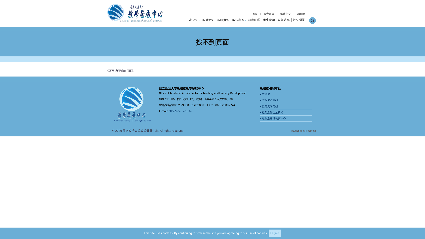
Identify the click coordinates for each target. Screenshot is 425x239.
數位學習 (238, 20)
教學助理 (254, 20)
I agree (274, 233)
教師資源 (223, 20)
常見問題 (299, 20)
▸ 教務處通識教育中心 (273, 118)
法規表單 (284, 20)
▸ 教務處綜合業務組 (272, 112)
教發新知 (208, 20)
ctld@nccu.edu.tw (180, 111)
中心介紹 (192, 20)
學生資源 (269, 20)
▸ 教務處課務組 (269, 106)
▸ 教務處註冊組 (269, 100)
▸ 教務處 (265, 94)
